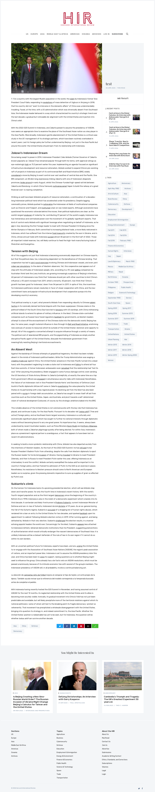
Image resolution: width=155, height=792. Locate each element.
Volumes (105, 767)
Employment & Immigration (118, 220)
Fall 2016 (123, 235)
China (24, 626)
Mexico (110, 267)
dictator (61, 506)
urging (80, 546)
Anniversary (126, 183)
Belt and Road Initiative (78, 324)
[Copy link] (95, 626)
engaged (41, 379)
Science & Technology (127, 293)
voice (42, 557)
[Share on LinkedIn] (74, 626)
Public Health (126, 287)
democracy (59, 495)
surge (25, 393)
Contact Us (106, 742)
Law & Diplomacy (114, 261)
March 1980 (130, 261)
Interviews (128, 251)
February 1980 (125, 241)
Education (112, 215)
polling (77, 270)
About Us (105, 734)
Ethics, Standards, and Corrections (114, 760)
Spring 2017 (127, 308)
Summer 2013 (127, 313)
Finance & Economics (116, 246)
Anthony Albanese (89, 426)
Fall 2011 (111, 230)
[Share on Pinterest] (81, 626)
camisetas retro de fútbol (35, 575)
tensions (59, 310)
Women (110, 360)
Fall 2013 (123, 230)
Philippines (112, 287)
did (12, 226)
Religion (111, 293)
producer (28, 215)
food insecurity (58, 233)
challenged (60, 521)
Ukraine (127, 329)
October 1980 (113, 282)
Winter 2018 (126, 350)
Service (129, 298)
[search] (127, 34)
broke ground (26, 183)
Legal (104, 771)
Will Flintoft (122, 98)
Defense (35, 626)
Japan (118, 256)
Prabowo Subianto (63, 503)
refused (83, 448)
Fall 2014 (111, 235)
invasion (42, 455)
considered (16, 175)
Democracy (18, 631)
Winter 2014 (126, 345)
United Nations (113, 334)
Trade (126, 324)
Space (128, 303)
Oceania (86, 34)
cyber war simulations (20, 266)
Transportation (113, 329)
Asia (42, 34)
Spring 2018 (112, 313)
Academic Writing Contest (111, 756)
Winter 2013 (112, 345)
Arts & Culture (113, 194)
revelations (47, 102)
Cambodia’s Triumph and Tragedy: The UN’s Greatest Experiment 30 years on (121, 699)
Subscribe (117, 34)
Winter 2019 (112, 355)
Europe (34, 34)
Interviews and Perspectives (38, 710)
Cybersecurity (113, 204)
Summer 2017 (113, 319)
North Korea (112, 277)
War (125, 339)
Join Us (104, 745)
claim (72, 99)
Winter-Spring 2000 (129, 355)
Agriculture (112, 183)
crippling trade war (19, 361)
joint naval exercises (39, 263)
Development (127, 209)
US (27, 34)
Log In (107, 34)
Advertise (105, 749)
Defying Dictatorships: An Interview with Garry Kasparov (77, 698)
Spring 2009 (112, 308)
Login (104, 774)
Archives (96, 34)
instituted (46, 208)
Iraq (109, 256)
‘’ (84, 412)
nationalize (48, 204)
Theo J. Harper (122, 705)
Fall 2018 (111, 241)
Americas (75, 34)
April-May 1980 (113, 189)
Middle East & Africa (57, 34)
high (27, 164)
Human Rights (113, 251)
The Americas (113, 324)
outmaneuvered (60, 186)
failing (78, 364)
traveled (66, 455)
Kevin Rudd (72, 426)
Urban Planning (113, 339)
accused (51, 510)
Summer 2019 (129, 319)
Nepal (121, 272)
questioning (63, 386)
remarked (65, 368)
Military (110, 272)
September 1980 (114, 298)
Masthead (105, 738)
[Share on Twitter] (60, 626)
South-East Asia (114, 303)
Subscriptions (107, 763)
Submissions (106, 752)
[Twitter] (139, 788)
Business (60, 738)
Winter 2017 (112, 350)
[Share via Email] (88, 626)
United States (129, 334)
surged (51, 237)
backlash (58, 317)
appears (80, 524)
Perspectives (128, 282)
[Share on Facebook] (67, 626)
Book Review (112, 199)
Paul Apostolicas (77, 703)
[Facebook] (142, 788)
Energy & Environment (116, 225)
